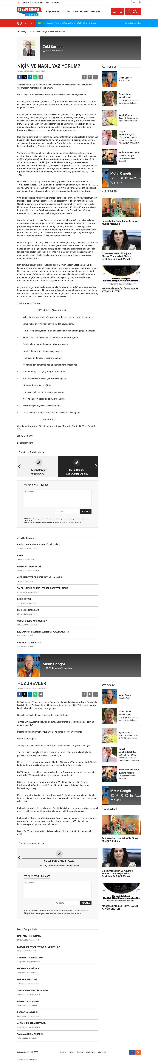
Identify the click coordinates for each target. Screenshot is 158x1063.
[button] (84, 77)
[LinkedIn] (30, 77)
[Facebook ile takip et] (132, 1052)
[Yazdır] (41, 77)
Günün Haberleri (37, 2)
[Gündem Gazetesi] (29, 11)
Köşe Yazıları (53, 11)
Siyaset (66, 11)
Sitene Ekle (55, 2)
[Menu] (114, 12)
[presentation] (25, 23)
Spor (75, 11)
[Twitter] (24, 77)
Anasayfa (23, 32)
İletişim (80, 1052)
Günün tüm (133, 23)
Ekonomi (84, 11)
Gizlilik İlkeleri (90, 1052)
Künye (72, 1052)
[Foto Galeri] (139, 2)
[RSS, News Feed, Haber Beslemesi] (138, 1052)
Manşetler (26, 2)
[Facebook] (19, 77)
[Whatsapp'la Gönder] (35, 77)
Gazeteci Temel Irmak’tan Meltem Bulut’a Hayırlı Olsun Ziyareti (72, 23)
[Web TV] (134, 2)
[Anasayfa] (18, 2)
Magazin (95, 11)
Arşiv (47, 2)
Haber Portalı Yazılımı (29, 1059)
